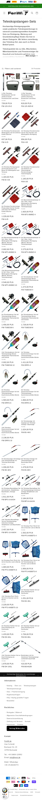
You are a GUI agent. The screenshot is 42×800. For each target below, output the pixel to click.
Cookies (20, 724)
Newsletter (11, 701)
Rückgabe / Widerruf (14, 712)
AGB (31, 792)
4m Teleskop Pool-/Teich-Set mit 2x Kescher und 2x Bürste (30, 526)
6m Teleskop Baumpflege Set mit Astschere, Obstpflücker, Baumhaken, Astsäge (11, 490)
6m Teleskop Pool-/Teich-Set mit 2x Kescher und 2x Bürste (11, 561)
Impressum (11, 724)
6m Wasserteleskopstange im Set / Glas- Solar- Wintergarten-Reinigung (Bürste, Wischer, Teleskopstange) (11, 241)
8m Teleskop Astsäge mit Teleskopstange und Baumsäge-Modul (29, 460)
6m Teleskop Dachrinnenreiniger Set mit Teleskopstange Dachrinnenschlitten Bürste (10, 392)
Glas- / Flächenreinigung (16, 692)
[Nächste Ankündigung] (38, 6)
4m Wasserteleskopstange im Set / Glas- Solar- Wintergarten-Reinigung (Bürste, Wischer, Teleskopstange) (30, 203)
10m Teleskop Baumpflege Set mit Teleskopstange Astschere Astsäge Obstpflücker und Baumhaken (11, 522)
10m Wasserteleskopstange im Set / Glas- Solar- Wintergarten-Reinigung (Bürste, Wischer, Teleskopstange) (10, 274)
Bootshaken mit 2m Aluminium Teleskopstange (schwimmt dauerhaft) (30, 657)
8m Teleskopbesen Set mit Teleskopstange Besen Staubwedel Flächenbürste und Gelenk (29, 317)
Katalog (9, 685)
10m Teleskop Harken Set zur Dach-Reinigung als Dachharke (11, 657)
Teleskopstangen (30, 685)
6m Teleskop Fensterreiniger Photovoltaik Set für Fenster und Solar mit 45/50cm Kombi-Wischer (11, 209)
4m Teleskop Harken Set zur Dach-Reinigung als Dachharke (30, 591)
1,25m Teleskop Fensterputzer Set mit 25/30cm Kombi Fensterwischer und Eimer (10, 96)
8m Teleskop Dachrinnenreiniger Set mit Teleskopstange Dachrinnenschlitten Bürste (30, 392)
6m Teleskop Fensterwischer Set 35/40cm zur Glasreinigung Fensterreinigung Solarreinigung (30, 170)
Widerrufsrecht (8, 792)
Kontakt (27, 721)
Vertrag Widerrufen (17, 728)
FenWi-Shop (13, 789)
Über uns (18, 685)
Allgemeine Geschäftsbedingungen (20, 715)
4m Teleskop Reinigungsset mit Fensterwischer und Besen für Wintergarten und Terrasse (10, 169)
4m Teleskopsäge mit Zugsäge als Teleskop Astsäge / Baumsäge (28, 422)
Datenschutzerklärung (15, 718)
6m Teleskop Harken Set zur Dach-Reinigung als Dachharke (11, 627)
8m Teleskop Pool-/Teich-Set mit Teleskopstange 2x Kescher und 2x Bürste (30, 562)
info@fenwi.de (15, 757)
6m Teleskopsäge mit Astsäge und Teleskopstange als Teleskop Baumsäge (11, 460)
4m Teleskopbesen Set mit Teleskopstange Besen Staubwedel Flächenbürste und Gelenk (29, 279)
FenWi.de (8, 741)
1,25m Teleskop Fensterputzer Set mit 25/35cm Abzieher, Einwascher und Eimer (28, 96)
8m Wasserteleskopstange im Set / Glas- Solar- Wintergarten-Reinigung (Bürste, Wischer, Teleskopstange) (30, 241)
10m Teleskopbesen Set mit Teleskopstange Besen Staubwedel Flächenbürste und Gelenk (10, 355)
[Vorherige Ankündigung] (4, 6)
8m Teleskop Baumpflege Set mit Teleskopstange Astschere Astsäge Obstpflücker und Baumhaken (30, 491)
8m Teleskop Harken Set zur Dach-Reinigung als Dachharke (30, 627)
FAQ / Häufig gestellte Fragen (18, 698)
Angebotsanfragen (13, 694)
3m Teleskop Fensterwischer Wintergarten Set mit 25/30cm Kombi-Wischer (11, 132)
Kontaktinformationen (26, 795)
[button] (4, 13)
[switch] (5, 797)
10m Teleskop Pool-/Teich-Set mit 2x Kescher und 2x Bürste (10, 598)
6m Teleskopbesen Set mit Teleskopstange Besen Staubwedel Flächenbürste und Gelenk (10, 317)
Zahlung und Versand (15, 721)
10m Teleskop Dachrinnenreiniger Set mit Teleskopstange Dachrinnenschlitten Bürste (10, 430)
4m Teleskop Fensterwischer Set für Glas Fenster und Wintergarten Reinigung (30, 132)
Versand (37, 792)
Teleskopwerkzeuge (14, 689)
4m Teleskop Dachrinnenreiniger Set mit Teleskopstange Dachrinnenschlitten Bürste (30, 355)
